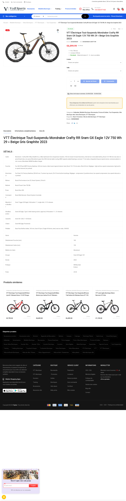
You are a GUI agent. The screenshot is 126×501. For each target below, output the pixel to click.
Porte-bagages (66, 340)
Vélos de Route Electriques (11, 352)
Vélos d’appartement (44, 352)
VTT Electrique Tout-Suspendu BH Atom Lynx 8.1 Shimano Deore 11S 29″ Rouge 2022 (18, 295)
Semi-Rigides (69, 344)
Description (7, 131)
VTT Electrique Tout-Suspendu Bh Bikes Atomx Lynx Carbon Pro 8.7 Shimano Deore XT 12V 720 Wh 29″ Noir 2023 (47, 295)
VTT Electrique (101, 117)
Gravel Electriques (111, 336)
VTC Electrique (86, 348)
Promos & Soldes (103, 112)
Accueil (6, 23)
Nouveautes (94, 112)
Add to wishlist (71, 85)
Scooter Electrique (48, 344)
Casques (69, 336)
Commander (110, 81)
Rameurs (105, 340)
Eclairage (77, 336)
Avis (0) (41, 131)
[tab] (7, 131)
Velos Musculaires (74, 348)
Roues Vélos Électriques (11, 344)
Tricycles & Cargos (31, 348)
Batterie (61, 336)
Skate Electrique (81, 344)
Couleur (69, 59)
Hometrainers (17, 340)
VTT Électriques (39, 23)
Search (85, 16)
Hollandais (76, 112)
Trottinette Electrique (46, 348)
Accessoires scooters (10, 336)
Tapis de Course (103, 344)
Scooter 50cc (25, 344)
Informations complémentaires (25, 131)
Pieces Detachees (53, 340)
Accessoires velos (24, 336)
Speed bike (92, 344)
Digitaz (15, 405)
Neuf (74, 117)
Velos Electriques (28, 23)
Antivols (35, 336)
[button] (57, 31)
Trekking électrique (17, 348)
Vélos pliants (75, 352)
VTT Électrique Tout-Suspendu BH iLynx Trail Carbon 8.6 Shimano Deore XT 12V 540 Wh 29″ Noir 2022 (77, 295)
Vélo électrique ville (88, 352)
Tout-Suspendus (51, 23)
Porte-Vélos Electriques (80, 340)
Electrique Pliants (88, 336)
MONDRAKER (74, 42)
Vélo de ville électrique (89, 117)
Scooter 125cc (36, 344)
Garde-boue (99, 336)
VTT (95, 348)
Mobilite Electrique (15, 23)
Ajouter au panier (91, 81)
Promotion (80, 117)
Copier (33, 485)
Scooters (60, 344)
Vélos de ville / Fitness (28, 352)
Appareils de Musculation (48, 336)
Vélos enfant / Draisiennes (61, 352)
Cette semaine (86, 8)
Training (6, 348)
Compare (75, 85)
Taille (68, 68)
